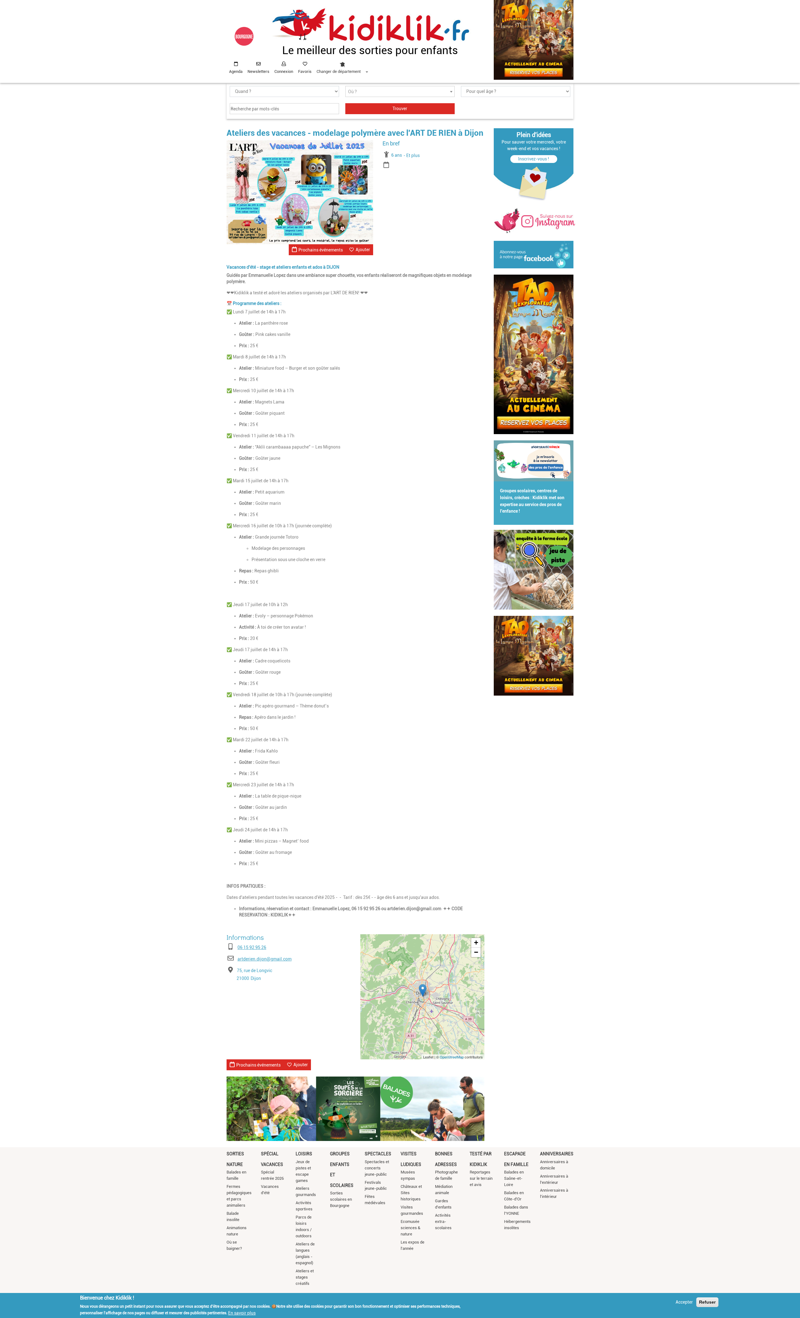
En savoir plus (242, 1312)
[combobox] (342, 66)
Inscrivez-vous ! (533, 158)
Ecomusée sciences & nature (410, 1227)
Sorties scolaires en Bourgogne (341, 1199)
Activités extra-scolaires (443, 1221)
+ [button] (476, 942)
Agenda (235, 71)
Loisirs (304, 1153)
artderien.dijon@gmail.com (265, 958)
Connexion (283, 71)
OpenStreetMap (452, 1056)
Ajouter (363, 249)
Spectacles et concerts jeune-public (377, 1168)
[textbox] (400, 91)
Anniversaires (556, 1153)
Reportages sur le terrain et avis (481, 1178)
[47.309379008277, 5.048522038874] (423, 990)
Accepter (684, 1302)
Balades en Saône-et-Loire (514, 1178)
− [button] (476, 952)
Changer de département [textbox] (339, 71)
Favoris (305, 71)
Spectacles (378, 1153)
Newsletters (258, 71)
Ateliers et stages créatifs (305, 1277)
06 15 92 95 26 (252, 947)
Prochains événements (320, 249)
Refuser (707, 1302)
